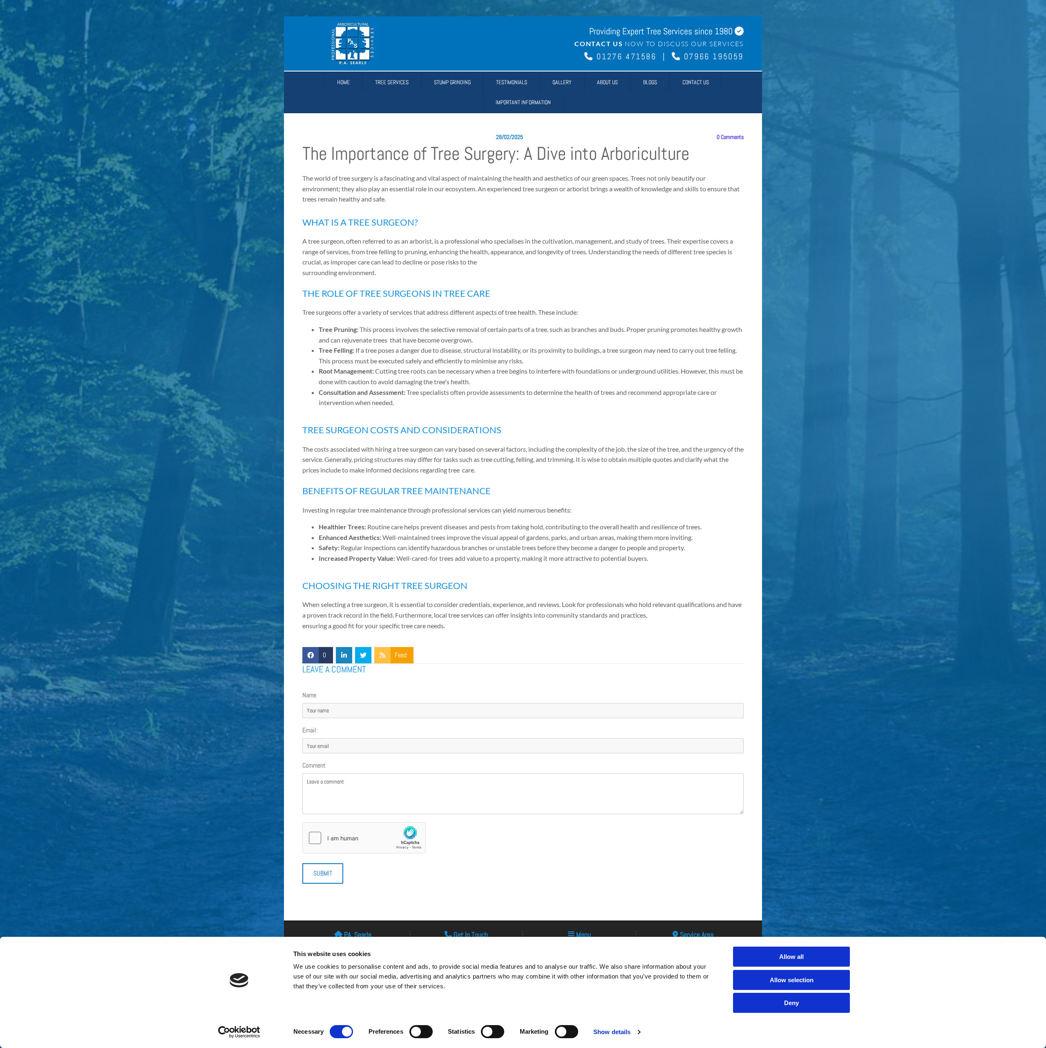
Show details (611, 1031)
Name (309, 695)
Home (343, 82)
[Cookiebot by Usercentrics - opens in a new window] (239, 1032)
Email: (309, 730)
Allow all (791, 956)
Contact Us (695, 82)
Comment (314, 765)
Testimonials (511, 82)
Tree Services (392, 82)
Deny (791, 1002)
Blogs (650, 82)
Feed (401, 655)
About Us (607, 82)
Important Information (523, 102)
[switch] (421, 1031)
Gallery (562, 82)
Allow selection (792, 979)
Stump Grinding (452, 82)
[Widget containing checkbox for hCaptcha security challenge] (364, 837)
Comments (730, 137)
